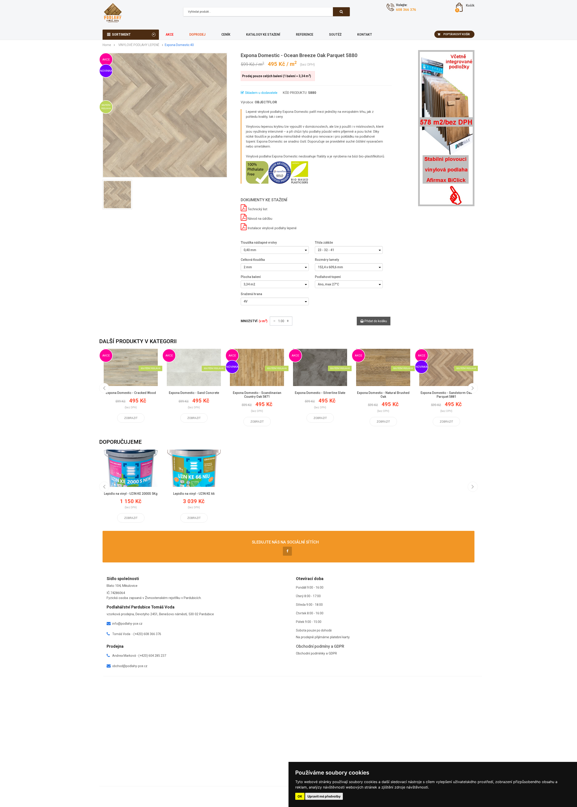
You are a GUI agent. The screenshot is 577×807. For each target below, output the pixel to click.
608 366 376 (406, 9)
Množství (254, 321)
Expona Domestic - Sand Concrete (194, 393)
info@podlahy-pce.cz (127, 623)
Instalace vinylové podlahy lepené (272, 228)
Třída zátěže (324, 242)
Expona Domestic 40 (179, 45)
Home (107, 45)
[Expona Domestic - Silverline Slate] (320, 367)
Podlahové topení (328, 277)
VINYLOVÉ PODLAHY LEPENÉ (138, 45)
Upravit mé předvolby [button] (324, 796)
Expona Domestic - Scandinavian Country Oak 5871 (257, 394)
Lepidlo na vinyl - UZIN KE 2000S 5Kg (131, 493)
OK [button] (300, 796)
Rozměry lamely (327, 259)
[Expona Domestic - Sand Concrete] (194, 367)
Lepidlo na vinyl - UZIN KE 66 (194, 493)
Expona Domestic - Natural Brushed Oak (383, 394)
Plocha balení (251, 277)
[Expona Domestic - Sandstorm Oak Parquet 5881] (446, 367)
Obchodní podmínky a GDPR (316, 653)
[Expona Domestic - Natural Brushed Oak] (383, 367)
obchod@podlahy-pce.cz (129, 666)
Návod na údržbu (259, 219)
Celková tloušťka (253, 259)
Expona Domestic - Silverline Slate (320, 393)
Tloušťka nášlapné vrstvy (259, 242)
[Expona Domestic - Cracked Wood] (131, 367)
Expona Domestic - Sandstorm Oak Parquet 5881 (446, 394)
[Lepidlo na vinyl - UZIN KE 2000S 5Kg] (131, 468)
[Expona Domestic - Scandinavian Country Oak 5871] (257, 367)
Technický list (257, 209)
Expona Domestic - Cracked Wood (131, 393)
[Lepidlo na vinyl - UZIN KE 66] (194, 468)
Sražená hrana (251, 294)
